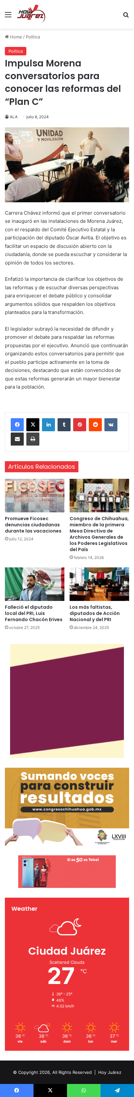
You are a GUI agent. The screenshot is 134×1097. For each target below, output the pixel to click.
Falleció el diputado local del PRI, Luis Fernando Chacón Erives (33, 613)
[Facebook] (17, 424)
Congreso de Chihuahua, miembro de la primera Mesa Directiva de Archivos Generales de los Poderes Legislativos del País (99, 534)
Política (33, 36)
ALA (14, 116)
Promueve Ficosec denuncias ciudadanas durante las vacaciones (33, 524)
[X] (32, 424)
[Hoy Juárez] (30, 14)
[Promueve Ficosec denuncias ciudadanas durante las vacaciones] (34, 495)
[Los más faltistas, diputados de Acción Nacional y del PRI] (99, 584)
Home (15, 36)
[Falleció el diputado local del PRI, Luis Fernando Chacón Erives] (34, 584)
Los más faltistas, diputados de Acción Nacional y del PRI (95, 613)
